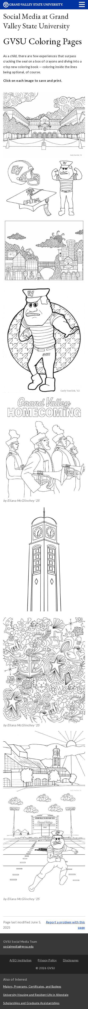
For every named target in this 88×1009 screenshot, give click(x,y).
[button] (82, 4)
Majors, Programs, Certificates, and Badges (32, 986)
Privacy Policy (47, 960)
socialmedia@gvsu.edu (18, 946)
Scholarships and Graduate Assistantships (31, 1003)
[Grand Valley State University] (33, 6)
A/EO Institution (21, 960)
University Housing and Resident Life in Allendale (36, 994)
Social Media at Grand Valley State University (36, 21)
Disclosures (71, 960)
